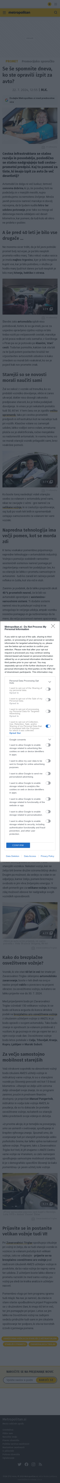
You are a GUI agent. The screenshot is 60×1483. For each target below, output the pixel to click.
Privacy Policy (47, 856)
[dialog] (30, 741)
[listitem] (30, 682)
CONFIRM (18, 845)
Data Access (30, 856)
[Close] (54, 627)
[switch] (48, 689)
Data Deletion (12, 856)
